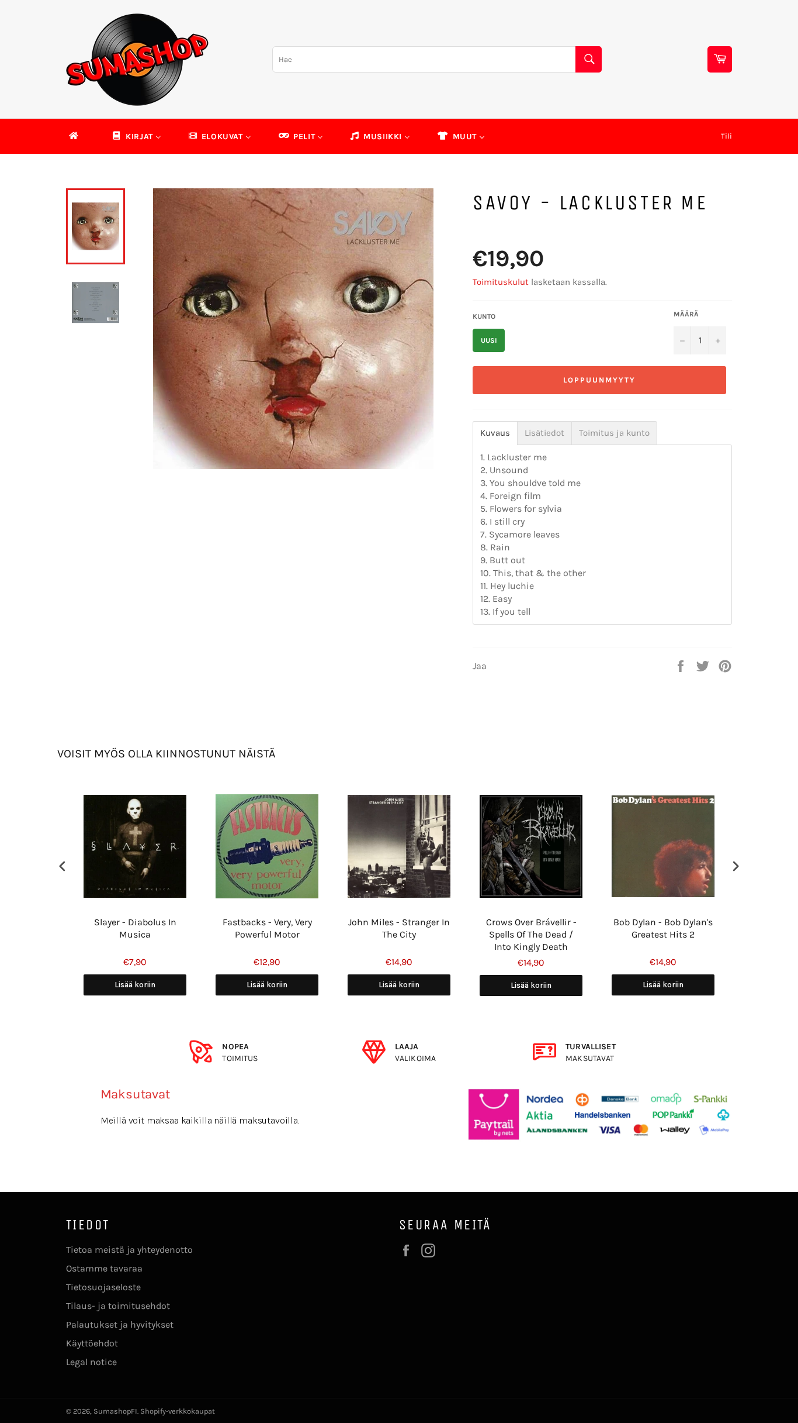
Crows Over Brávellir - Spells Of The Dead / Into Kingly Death (531, 934)
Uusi (489, 340)
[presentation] (62, 866)
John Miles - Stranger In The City (399, 928)
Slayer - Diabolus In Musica (135, 928)
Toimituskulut (501, 282)
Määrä (686, 314)
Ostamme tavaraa (104, 1268)
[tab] (495, 433)
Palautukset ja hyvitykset (120, 1324)
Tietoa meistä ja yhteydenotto (129, 1249)
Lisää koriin (135, 984)
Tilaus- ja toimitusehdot (118, 1305)
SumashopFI (115, 1411)
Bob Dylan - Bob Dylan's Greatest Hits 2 (663, 928)
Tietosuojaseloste (103, 1287)
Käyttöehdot (92, 1343)
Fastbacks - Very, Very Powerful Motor (267, 928)
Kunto (484, 316)
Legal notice (91, 1361)
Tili (726, 136)
